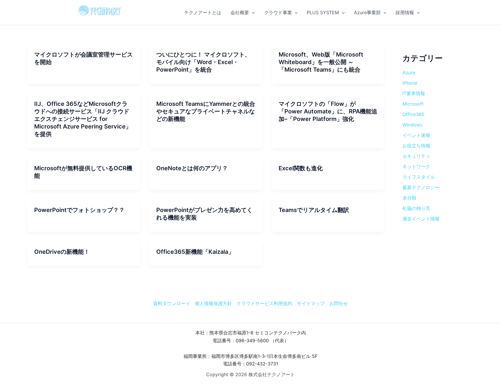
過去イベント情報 (421, 219)
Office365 (413, 114)
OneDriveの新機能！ (62, 251)
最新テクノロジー (421, 187)
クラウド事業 (278, 12)
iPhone (409, 83)
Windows (412, 125)
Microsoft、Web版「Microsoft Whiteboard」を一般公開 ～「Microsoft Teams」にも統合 (321, 62)
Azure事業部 (367, 12)
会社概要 (239, 12)
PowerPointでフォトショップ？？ (79, 210)
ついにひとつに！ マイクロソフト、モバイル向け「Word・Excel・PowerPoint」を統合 (203, 62)
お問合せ (338, 303)
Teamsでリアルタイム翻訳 (314, 210)
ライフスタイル (418, 177)
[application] (252, 12)
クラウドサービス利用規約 (264, 303)
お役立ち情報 (416, 145)
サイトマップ (311, 303)
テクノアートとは (202, 12)
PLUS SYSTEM (323, 12)
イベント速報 (416, 135)
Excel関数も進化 (301, 168)
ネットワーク (416, 166)
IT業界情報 (413, 93)
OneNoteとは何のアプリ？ (192, 168)
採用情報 (404, 12)
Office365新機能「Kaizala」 (195, 251)
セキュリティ (416, 156)
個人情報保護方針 (213, 303)
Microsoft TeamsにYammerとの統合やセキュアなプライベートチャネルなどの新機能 (205, 111)
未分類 (409, 198)
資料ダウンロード (171, 303)
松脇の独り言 (416, 208)
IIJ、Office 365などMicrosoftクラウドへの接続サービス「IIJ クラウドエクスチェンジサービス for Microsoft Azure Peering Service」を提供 (82, 118)
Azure (408, 72)
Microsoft (413, 104)
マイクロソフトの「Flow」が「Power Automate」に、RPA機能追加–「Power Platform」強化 (328, 111)
